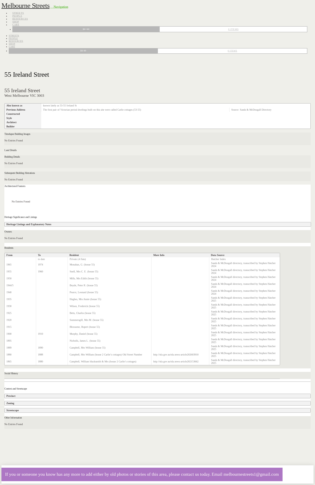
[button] (59, 7)
